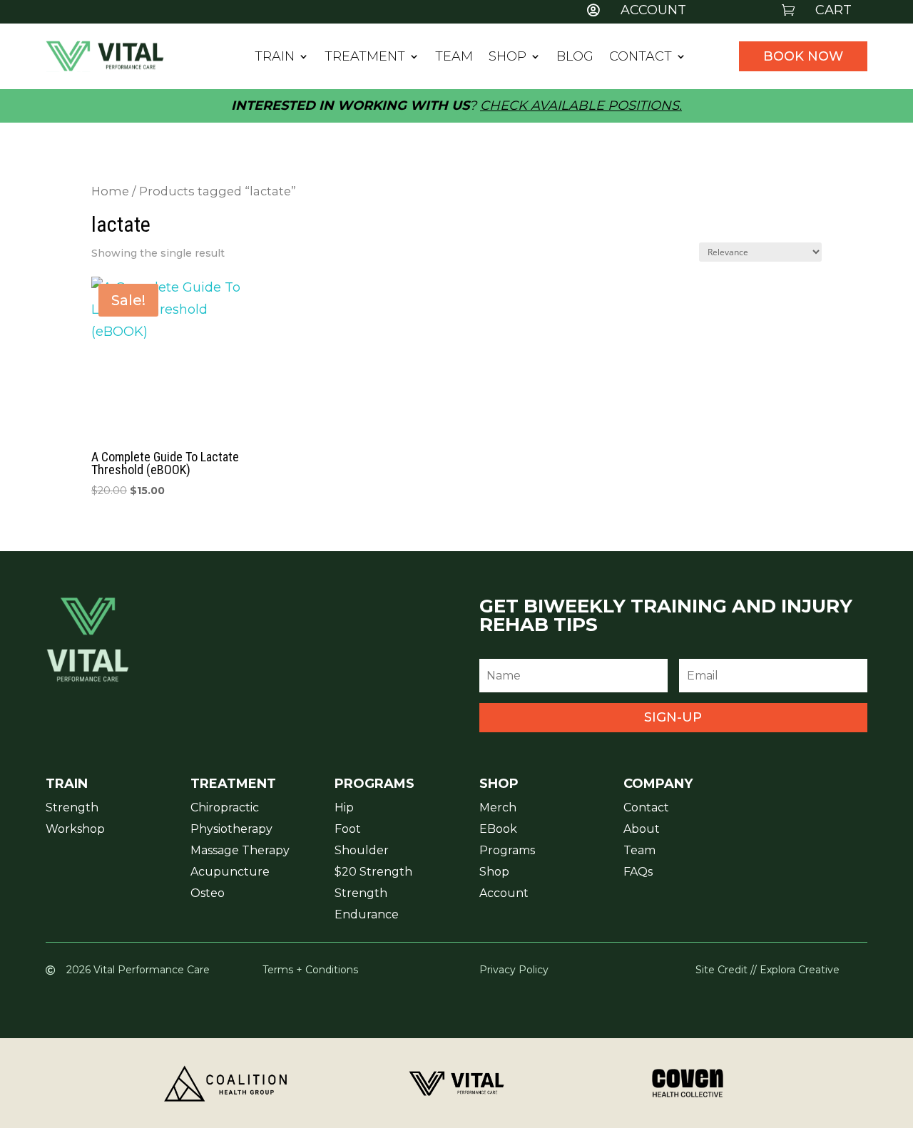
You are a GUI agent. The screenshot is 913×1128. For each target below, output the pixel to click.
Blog (574, 57)
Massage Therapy (240, 851)
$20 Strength (373, 872)
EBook (498, 830)
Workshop (75, 830)
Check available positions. (581, 105)
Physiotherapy (231, 830)
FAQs (638, 872)
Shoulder (362, 851)
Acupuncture (230, 872)
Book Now (803, 56)
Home (110, 191)
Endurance (367, 915)
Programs (507, 851)
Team (454, 57)
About (641, 830)
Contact (640, 57)
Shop (507, 57)
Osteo (207, 894)
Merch (497, 808)
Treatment (365, 57)
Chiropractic (224, 808)
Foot (348, 830)
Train (275, 57)
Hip (344, 808)
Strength (72, 808)
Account (504, 894)
